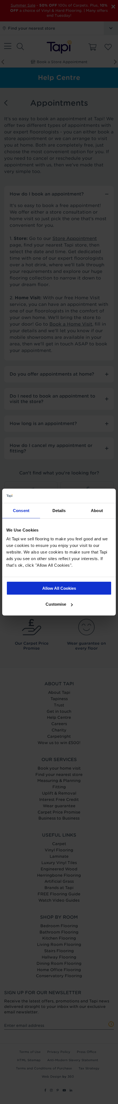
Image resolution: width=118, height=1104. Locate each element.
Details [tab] (59, 510)
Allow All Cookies (59, 588)
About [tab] (97, 510)
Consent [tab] (21, 510)
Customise (56, 604)
